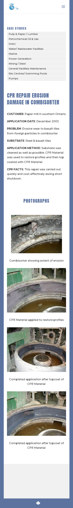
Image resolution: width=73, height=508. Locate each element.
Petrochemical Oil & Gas (24, 39)
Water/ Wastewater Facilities (26, 48)
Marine (13, 53)
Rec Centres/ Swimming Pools (28, 73)
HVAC (12, 43)
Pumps (13, 78)
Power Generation (20, 58)
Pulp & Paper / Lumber (23, 34)
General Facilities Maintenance (27, 68)
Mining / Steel (17, 63)
